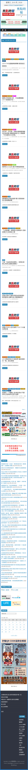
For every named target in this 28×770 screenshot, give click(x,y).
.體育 (4, 59)
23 (6, 629)
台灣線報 (21, 752)
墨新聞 (20, 743)
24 (9, 629)
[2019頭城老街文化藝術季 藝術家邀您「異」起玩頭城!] (14, 342)
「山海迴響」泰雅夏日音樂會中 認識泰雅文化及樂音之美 (14, 231)
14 (24, 624)
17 (9, 627)
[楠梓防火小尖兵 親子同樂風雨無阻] (14, 149)
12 (16, 624)
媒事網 (20, 733)
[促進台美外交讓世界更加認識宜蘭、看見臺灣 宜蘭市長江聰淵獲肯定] (14, 278)
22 (2, 629)
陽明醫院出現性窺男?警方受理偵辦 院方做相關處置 (13, 199)
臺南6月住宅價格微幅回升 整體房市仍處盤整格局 (13, 468)
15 (2, 627)
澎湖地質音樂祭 (5, 267)
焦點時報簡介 (4, 702)
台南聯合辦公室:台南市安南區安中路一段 (11, 694)
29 (2, 632)
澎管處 (9, 267)
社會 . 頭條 (21, 59)
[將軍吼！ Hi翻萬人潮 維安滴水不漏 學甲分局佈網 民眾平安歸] (14, 373)
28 (24, 629)
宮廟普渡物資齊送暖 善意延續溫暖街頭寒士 (12, 580)
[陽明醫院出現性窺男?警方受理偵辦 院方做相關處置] (14, 181)
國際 (3, 293)
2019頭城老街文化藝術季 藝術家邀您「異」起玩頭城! (13, 360)
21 (24, 627)
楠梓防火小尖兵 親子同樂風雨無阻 (13, 167)
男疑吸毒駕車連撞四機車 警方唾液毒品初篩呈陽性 (13, 565)
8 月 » (15, 635)
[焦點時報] (2, 30)
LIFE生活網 (21, 727)
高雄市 (14, 164)
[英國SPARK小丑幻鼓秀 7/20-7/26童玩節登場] (14, 310)
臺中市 (14, 96)
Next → (24, 409)
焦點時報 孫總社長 (15, 68)
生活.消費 (16, 59)
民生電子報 (22, 747)
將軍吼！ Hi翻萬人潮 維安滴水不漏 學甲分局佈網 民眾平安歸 (13, 393)
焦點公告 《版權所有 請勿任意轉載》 (10, 699)
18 (13, 627)
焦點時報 (21, 10)
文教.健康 (13, 228)
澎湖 (3, 260)
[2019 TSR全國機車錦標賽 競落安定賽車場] (14, 44)
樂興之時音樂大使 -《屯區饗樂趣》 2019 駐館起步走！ (13, 99)
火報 (20, 745)
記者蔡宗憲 (21, 170)
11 (13, 624)
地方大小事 (8, 59)
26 (16, 629)
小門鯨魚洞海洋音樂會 (21, 265)
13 (20, 624)
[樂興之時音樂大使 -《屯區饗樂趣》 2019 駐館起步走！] (14, 80)
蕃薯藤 (20, 722)
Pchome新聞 (22, 724)
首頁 (2, 711)
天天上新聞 (22, 735)
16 (6, 627)
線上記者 (3, 704)
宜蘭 (9, 196)
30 (6, 632)
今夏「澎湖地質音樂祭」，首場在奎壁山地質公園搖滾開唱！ (13, 263)
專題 (12, 59)
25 (13, 629)
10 (9, 624)
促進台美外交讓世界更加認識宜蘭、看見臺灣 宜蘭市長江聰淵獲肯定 (13, 296)
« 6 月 (12, 635)
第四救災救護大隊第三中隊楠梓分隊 (12, 170)
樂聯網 (20, 750)
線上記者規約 (4, 706)
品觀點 (20, 738)
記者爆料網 (22, 754)
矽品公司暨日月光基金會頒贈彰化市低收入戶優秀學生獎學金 (16, 5)
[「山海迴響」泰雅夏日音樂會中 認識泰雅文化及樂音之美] (14, 213)
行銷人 (20, 740)
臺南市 (4, 60)
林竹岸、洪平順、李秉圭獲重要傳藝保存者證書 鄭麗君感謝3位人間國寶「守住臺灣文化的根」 (13, 133)
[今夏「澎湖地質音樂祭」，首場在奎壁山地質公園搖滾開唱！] (14, 244)
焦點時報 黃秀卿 (15, 101)
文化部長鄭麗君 (6, 138)
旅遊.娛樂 (10, 293)
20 (20, 627)
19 (16, 627)
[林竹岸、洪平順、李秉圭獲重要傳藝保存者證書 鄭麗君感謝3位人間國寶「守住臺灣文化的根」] (14, 114)
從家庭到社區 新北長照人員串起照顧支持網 (12, 497)
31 (9, 632)
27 (20, 629)
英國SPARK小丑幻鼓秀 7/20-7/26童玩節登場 (13, 328)
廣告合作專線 (4, 697)
